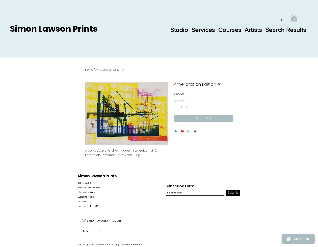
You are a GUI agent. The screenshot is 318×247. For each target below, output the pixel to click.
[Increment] (187, 107)
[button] (294, 18)
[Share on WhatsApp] (189, 131)
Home (89, 70)
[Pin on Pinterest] (182, 131)
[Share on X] (195, 131)
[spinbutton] (182, 107)
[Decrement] (176, 107)
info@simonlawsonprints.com (100, 220)
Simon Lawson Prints (54, 29)
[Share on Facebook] (176, 131)
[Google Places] (281, 19)
